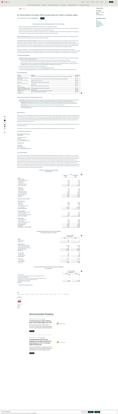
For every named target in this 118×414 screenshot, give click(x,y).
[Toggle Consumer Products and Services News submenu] (41, 5)
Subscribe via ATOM (99, 24)
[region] (59, 412)
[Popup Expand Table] (81, 93)
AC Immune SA (34, 18)
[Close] (117, 412)
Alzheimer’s (42, 294)
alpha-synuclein (27, 294)
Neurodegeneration (66, 294)
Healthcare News (63, 5)
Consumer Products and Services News (33, 5)
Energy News (44, 5)
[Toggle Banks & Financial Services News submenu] (59, 5)
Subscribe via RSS (99, 23)
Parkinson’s (37, 294)
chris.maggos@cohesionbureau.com (25, 148)
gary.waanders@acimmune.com (24, 140)
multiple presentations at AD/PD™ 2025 (47, 67)
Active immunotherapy (20, 294)
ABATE (59, 294)
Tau (61, 294)
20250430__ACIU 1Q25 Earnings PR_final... (19, 306)
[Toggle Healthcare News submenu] (66, 5)
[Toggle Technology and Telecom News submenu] (90, 5)
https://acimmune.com (99, 14)
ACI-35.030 (51, 294)
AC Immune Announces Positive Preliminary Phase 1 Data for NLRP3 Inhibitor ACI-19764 (40, 321)
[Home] (5, 2)
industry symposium (29, 69)
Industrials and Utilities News (72, 5)
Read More (32, 331)
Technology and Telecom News (84, 5)
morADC (55, 294)
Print (97, 20)
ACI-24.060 (46, 294)
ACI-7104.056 (32, 294)
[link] (83, 2)
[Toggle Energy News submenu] (47, 5)
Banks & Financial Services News (53, 5)
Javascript (98, 26)
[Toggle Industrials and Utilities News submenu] (78, 5)
